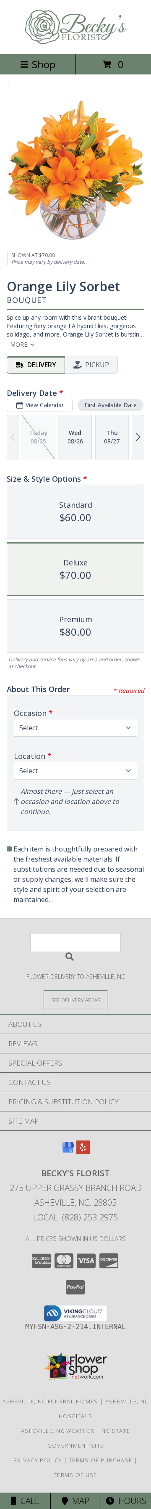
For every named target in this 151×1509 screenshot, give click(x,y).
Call (27, 1500)
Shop (43, 64)
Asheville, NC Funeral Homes (50, 1401)
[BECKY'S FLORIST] (75, 42)
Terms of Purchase (100, 1460)
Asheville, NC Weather (57, 1431)
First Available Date (110, 405)
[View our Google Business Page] (68, 1151)
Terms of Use (75, 1475)
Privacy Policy (37, 1460)
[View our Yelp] (83, 1151)
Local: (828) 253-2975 (75, 1217)
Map (78, 1500)
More (18, 344)
